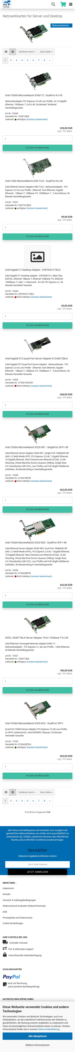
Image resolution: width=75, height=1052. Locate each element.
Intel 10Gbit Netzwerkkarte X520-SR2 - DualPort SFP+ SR (36, 542)
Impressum (8, 888)
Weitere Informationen (37, 1045)
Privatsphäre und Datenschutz (17, 917)
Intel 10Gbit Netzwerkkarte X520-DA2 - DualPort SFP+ (34, 723)
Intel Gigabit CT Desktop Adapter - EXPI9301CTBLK (33, 269)
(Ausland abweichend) (37, 119)
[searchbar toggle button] (53, 4)
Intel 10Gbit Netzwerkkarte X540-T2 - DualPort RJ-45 (33, 95)
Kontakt (6, 894)
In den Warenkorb (37, 148)
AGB (5, 911)
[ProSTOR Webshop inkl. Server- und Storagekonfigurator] (5, 4)
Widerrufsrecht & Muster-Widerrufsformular (24, 906)
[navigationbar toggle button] (70, 4)
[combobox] (27, 51)
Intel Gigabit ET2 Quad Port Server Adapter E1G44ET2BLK (36, 358)
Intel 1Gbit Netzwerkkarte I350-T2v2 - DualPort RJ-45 (34, 181)
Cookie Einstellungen (13, 923)
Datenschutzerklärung (48, 1029)
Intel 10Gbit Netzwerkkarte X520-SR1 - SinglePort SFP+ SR (36, 447)
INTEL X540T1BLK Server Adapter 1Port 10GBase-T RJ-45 (36, 637)
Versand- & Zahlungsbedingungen (19, 900)
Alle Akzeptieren (37, 1036)
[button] (6, 51)
